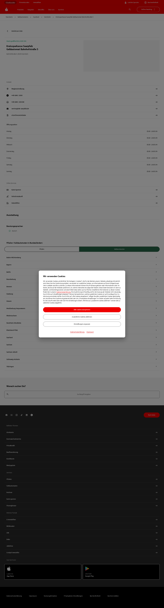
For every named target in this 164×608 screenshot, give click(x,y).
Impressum (90, 332)
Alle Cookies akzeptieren (82, 310)
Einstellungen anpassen (82, 324)
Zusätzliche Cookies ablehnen (82, 317)
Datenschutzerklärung (63, 292)
